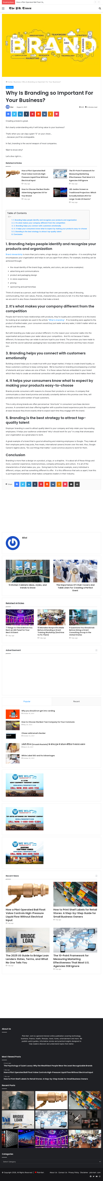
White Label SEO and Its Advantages (38, 755)
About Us (53, 1172)
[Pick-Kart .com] (20, 8)
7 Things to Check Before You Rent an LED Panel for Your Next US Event (19, 630)
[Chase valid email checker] (13, 736)
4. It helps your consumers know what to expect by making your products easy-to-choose (50, 229)
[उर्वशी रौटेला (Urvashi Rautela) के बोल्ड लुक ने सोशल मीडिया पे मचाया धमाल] (13, 748)
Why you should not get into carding (38, 711)
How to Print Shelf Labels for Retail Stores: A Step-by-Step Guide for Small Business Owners (75, 913)
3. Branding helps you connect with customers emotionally (37, 226)
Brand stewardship (14, 254)
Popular (26, 701)
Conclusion (18, 234)
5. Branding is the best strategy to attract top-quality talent (37, 232)
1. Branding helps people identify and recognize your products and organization (45, 220)
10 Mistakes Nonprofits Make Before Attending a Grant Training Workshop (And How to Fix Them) (51, 631)
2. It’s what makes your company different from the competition (39, 223)
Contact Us (62, 1172)
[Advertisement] (51, 510)
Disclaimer (84, 1172)
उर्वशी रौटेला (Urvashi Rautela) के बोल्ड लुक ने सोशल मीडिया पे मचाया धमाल (53, 744)
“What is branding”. (56, 320)
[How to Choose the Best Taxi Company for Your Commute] (13, 725)
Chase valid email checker (33, 733)
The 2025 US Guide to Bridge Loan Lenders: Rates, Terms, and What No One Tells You (27, 959)
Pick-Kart (40, 1172)
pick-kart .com (94, 1172)
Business (17, 82)
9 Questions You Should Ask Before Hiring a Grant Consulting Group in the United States (81, 631)
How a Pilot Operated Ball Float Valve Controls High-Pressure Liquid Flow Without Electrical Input (54, 2)
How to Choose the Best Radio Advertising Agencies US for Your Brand (35, 192)
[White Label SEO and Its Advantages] (13, 759)
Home (9, 82)
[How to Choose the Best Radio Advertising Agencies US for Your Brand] (13, 192)
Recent (76, 701)
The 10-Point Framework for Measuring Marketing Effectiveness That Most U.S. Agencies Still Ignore (71, 961)
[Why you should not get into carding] (13, 714)
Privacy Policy (73, 1172)
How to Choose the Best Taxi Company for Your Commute (48, 722)
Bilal (11, 107)
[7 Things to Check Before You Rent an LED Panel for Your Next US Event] (20, 617)
